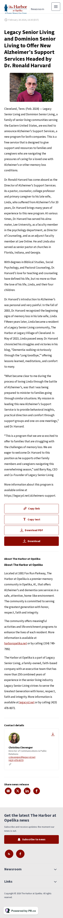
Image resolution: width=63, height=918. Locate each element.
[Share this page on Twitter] (17, 791)
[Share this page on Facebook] (36, 791)
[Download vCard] (53, 734)
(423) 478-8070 (16, 760)
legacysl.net (26, 702)
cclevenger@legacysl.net (22, 757)
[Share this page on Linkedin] (27, 791)
